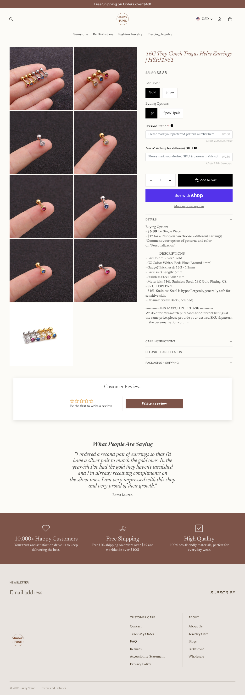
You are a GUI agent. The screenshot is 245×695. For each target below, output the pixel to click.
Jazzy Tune (27, 688)
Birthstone (196, 649)
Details (150, 219)
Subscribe (223, 592)
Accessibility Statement (147, 656)
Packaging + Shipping (162, 363)
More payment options (189, 206)
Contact (136, 626)
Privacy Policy (140, 664)
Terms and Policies (53, 688)
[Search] (11, 19)
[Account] (219, 19)
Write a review (154, 404)
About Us (196, 626)
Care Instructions (160, 341)
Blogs (193, 641)
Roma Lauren (122, 495)
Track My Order (142, 634)
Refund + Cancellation (163, 352)
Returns (136, 649)
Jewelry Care (198, 634)
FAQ (133, 641)
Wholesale (196, 656)
